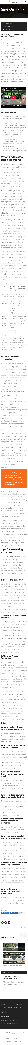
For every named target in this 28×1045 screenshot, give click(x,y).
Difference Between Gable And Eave (11, 977)
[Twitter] (6, 1012)
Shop (21, 1038)
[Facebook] (2, 1012)
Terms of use (18, 1041)
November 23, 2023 (9, 23)
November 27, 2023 (8, 972)
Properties (14, 1038)
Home (4, 13)
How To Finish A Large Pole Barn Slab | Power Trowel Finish (14, 954)
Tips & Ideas (6, 1038)
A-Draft (9, 13)
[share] (23, 953)
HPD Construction (9, 26)
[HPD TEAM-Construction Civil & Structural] (14, 2)
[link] (5, 954)
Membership (9, 1041)
